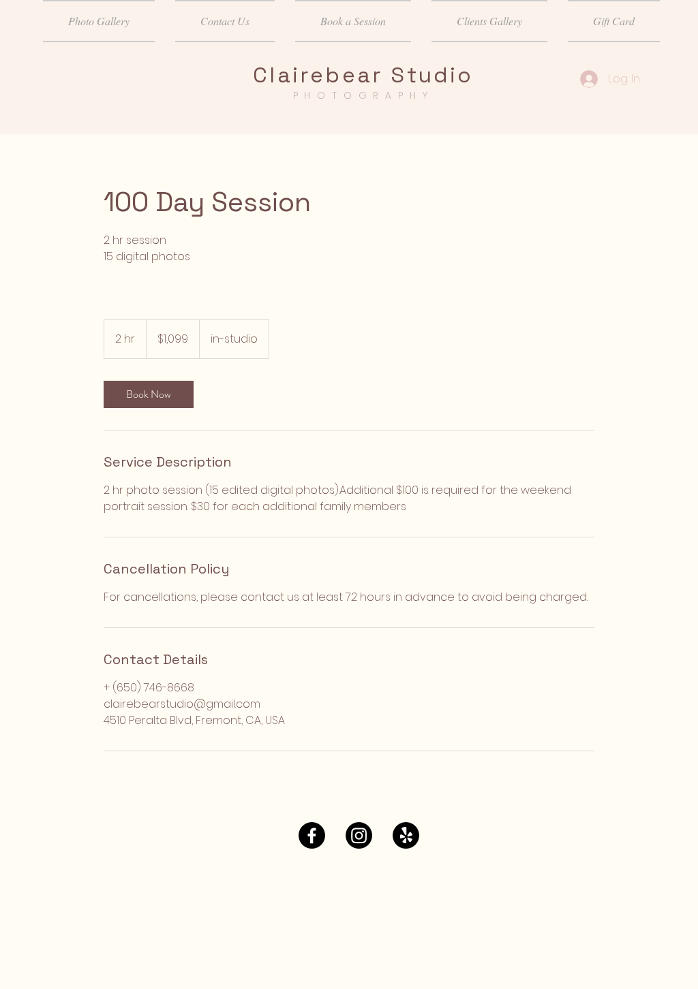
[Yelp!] (406, 835)
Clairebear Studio (363, 75)
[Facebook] (312, 835)
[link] (149, 394)
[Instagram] (359, 835)
